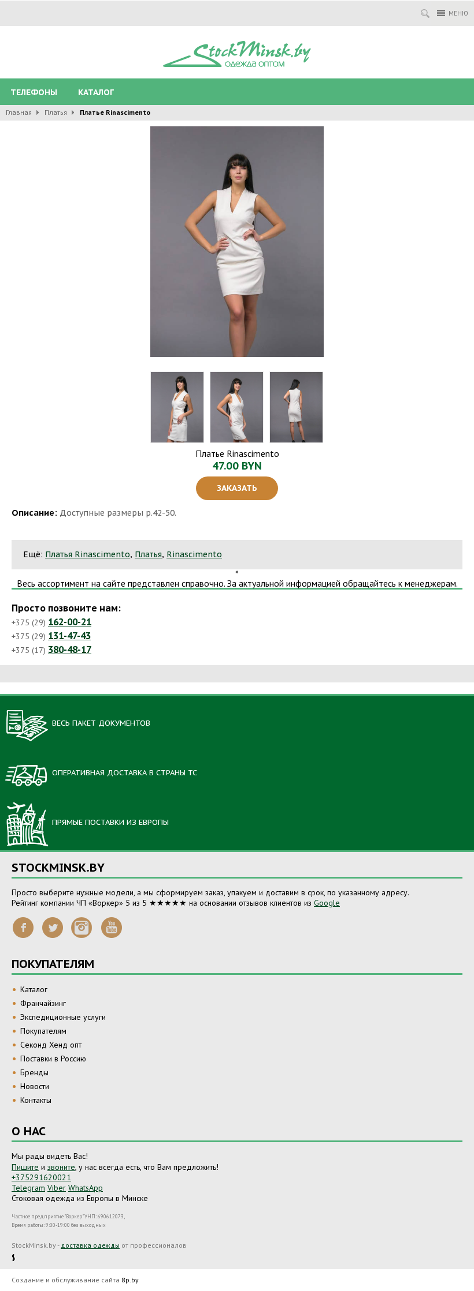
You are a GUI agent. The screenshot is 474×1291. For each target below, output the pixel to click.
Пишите (25, 1167)
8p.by (130, 1279)
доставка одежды (90, 1245)
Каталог (96, 92)
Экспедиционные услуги (63, 1017)
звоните (61, 1167)
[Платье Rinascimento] (237, 241)
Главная (19, 112)
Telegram (28, 1188)
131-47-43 (69, 635)
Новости (34, 1086)
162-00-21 (69, 622)
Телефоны (33, 92)
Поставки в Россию (53, 1058)
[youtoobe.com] (111, 927)
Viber (56, 1188)
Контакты (35, 1100)
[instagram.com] (82, 927)
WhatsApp (85, 1188)
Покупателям (43, 1031)
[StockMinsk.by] (237, 54)
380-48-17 (69, 649)
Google (327, 903)
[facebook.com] (23, 927)
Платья (56, 112)
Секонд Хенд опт (51, 1044)
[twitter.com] (52, 927)
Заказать (237, 488)
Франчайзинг (43, 1003)
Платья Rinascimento (87, 554)
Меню (458, 13)
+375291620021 (41, 1177)
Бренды (34, 1072)
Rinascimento (194, 554)
